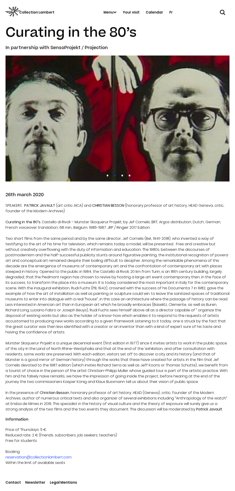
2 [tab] (113, 174)
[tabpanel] (117, 118)
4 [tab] (128, 174)
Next (221, 118)
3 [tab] (121, 174)
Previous (14, 118)
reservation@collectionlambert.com (39, 457)
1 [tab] (106, 174)
